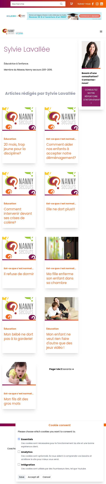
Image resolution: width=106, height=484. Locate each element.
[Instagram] (97, 4)
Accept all (33, 477)
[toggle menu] (101, 31)
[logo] (12, 31)
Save (21, 477)
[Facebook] (93, 4)
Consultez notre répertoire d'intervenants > (91, 96)
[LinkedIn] (101, 4)
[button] (61, 3)
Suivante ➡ (68, 369)
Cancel (46, 477)
